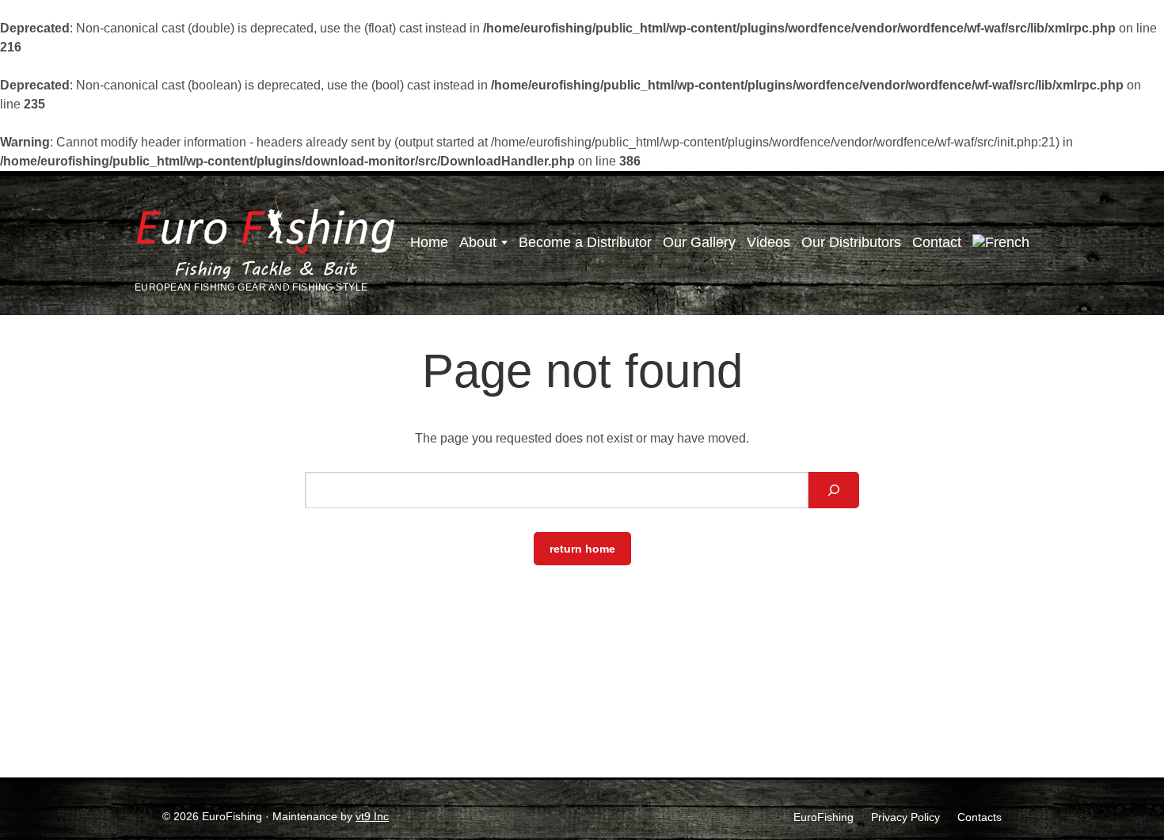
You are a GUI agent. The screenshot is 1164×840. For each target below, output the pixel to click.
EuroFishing (823, 817)
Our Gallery (699, 242)
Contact (936, 242)
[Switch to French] (1000, 243)
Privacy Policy (905, 817)
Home (429, 242)
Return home (582, 548)
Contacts (979, 817)
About (477, 242)
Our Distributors (851, 242)
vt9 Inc (372, 816)
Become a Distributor (585, 242)
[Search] (833, 490)
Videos (768, 242)
